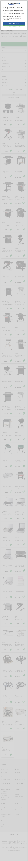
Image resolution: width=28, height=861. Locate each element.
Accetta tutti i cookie (14, 23)
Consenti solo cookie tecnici (14, 26)
